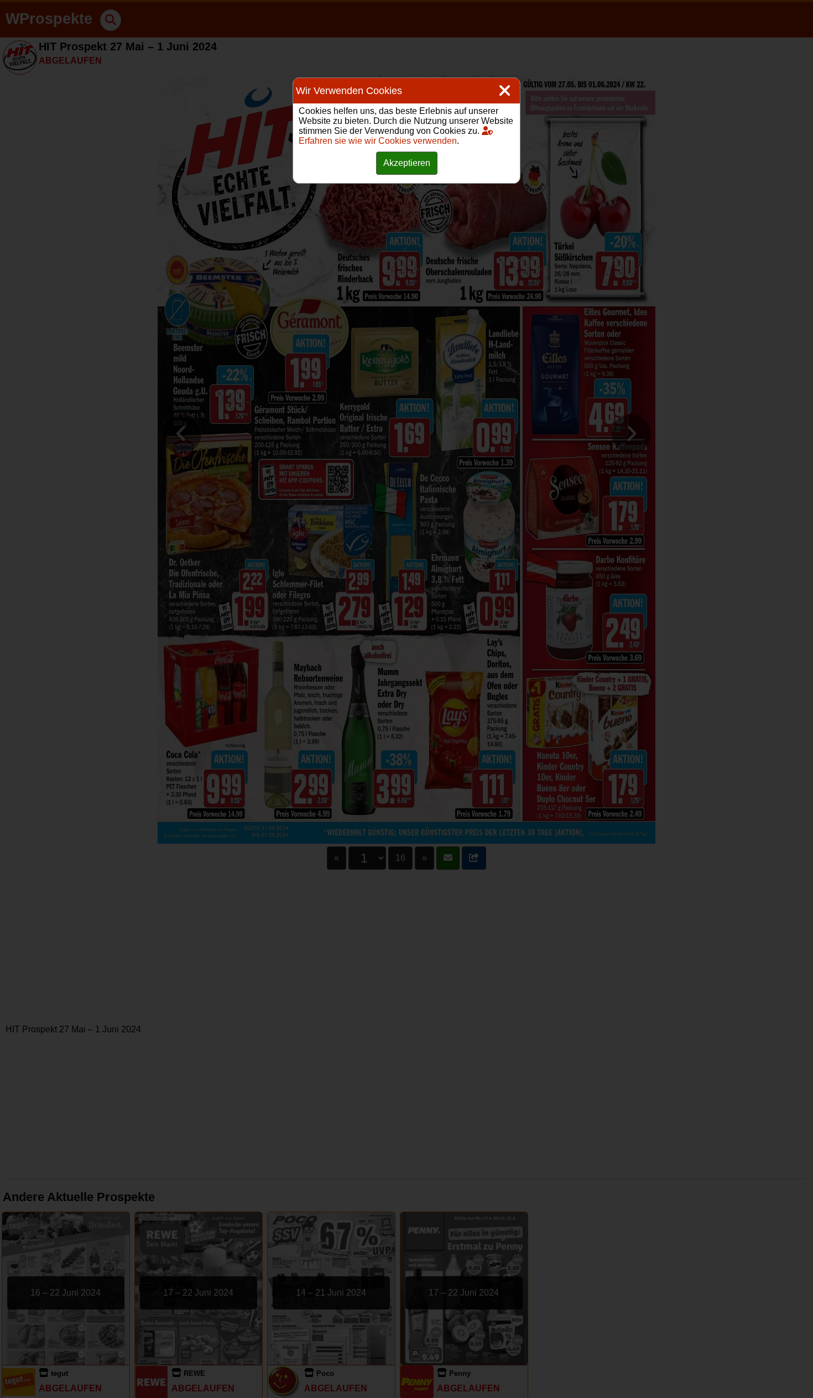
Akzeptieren (406, 163)
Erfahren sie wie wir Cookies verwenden (378, 140)
